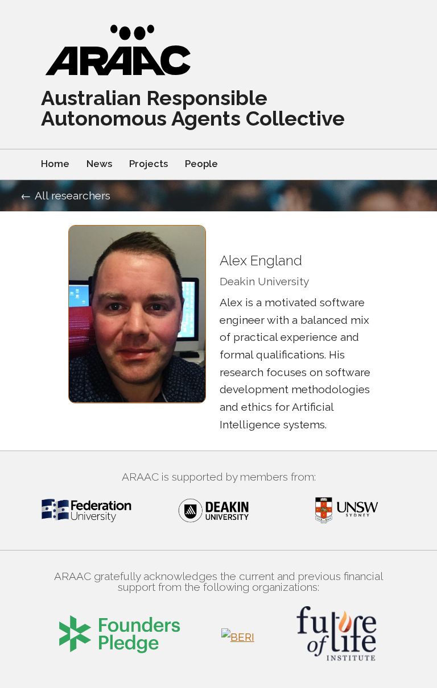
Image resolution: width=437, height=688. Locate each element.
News (99, 163)
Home (55, 163)
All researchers (72, 195)
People (201, 163)
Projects (148, 163)
